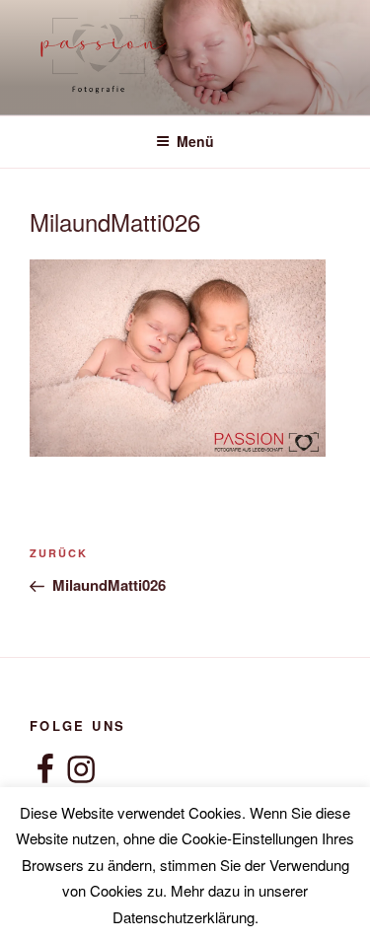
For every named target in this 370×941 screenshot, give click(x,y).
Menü (195, 141)
